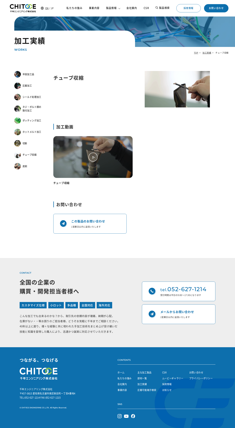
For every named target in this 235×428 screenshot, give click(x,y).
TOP (196, 52)
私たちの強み (125, 378)
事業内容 (122, 390)
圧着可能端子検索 (146, 390)
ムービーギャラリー (172, 378)
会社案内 (122, 384)
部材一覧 (142, 378)
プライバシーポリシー (201, 378)
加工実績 (206, 52)
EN (47, 8)
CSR (164, 372)
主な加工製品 (144, 372)
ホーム (121, 372)
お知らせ (167, 390)
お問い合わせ (216, 8)
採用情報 (188, 8)
